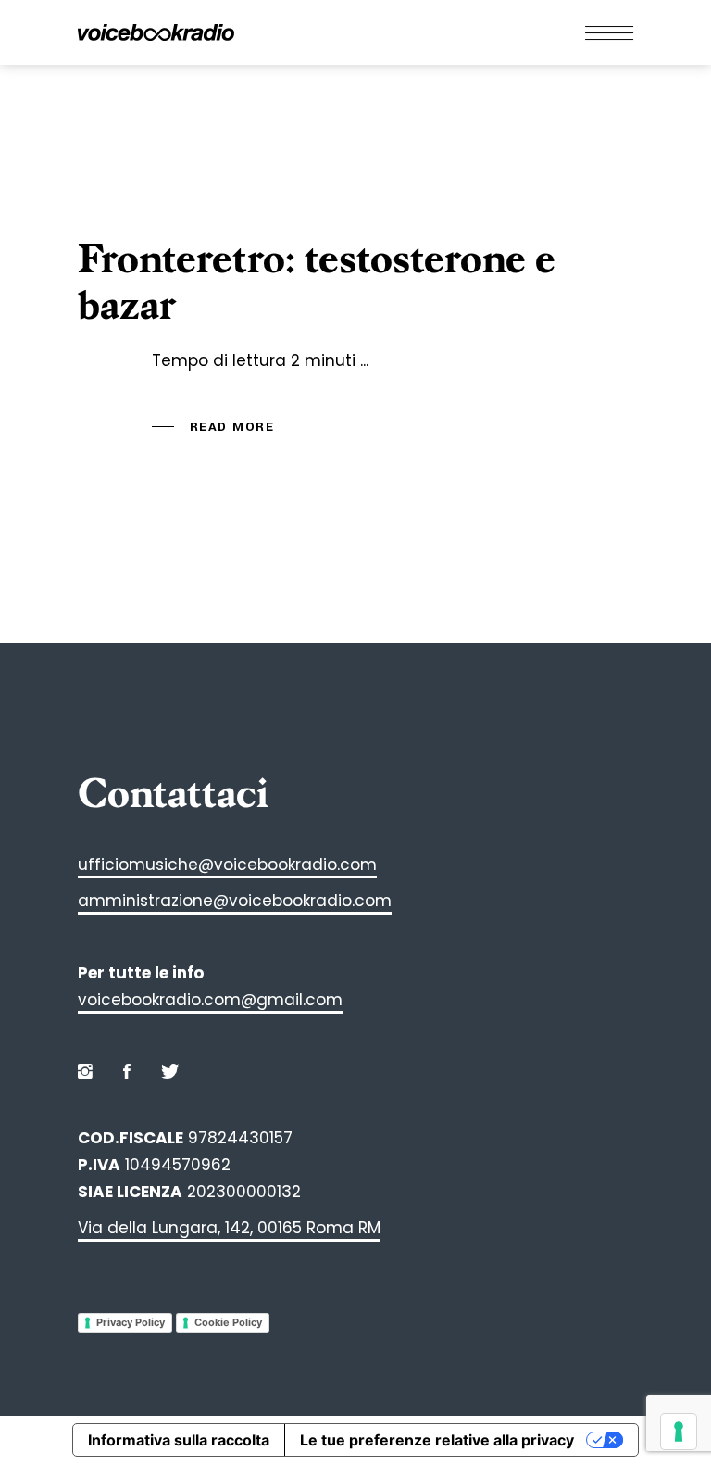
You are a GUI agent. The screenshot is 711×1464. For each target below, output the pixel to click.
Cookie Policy (228, 1322)
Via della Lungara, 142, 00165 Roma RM (229, 1228)
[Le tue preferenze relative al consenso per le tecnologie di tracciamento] (678, 1431)
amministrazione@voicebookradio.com (235, 901)
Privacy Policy (130, 1322)
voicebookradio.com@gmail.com (210, 1000)
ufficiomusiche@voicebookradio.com (227, 864)
